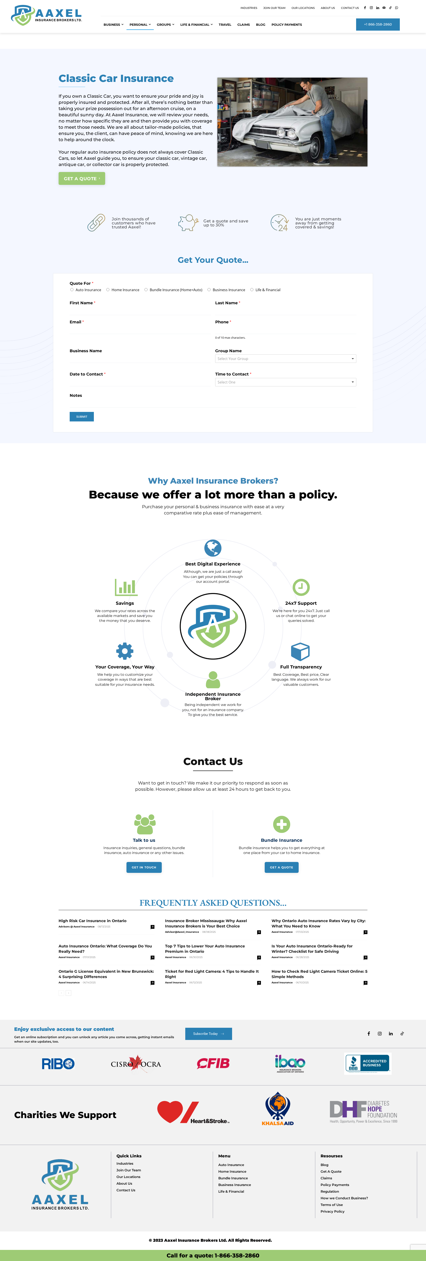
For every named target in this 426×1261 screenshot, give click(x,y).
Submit (81, 417)
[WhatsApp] (396, 8)
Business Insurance (229, 289)
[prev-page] (61, 993)
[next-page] (68, 993)
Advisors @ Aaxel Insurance (77, 926)
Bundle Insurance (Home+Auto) (176, 289)
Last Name (227, 302)
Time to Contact (233, 374)
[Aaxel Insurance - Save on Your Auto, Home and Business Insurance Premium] (50, 15)
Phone (223, 322)
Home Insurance (125, 289)
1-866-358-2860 (237, 1255)
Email (77, 322)
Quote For (81, 283)
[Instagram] (371, 8)
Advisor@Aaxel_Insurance (182, 931)
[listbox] (285, 382)
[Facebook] (365, 8)
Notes (76, 395)
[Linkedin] (378, 8)
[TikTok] (390, 8)
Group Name (228, 350)
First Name (82, 302)
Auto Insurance (88, 289)
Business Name (86, 350)
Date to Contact (88, 374)
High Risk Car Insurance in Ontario (92, 921)
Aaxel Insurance (282, 931)
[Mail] (384, 8)
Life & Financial (268, 289)
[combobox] (285, 358)
